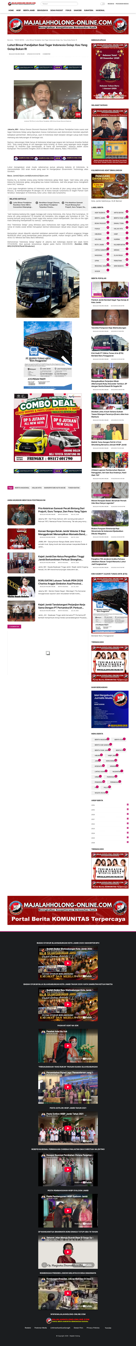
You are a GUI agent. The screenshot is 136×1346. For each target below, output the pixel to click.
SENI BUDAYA (42, 10)
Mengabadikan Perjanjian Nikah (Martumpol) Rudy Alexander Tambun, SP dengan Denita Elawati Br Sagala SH (109, 383)
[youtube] (127, 10)
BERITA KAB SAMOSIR (103, 745)
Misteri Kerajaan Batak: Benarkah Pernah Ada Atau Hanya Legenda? (108, 502)
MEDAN (120, 249)
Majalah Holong (75, 1336)
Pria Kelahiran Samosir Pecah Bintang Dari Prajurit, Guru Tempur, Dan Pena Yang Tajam (75, 205)
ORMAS (98, 777)
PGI (96, 787)
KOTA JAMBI (102, 244)
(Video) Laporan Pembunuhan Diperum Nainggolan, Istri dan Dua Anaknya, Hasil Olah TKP (108, 472)
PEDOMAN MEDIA (122, 4)
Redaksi (28, 1328)
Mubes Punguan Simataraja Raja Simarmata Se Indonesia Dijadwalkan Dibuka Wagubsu (107, 531)
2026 (109, 842)
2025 (109, 838)
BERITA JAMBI (29, 10)
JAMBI (97, 761)
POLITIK (107, 787)
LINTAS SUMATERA (102, 249)
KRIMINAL (113, 766)
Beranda (10, 40)
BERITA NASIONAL (22, 488)
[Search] (75, 4)
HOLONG (101, 238)
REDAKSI (111, 4)
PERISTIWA (121, 260)
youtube (108, 1328)
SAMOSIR (77, 10)
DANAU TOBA (120, 222)
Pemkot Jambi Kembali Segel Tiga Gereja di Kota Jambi (109, 301)
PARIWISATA (112, 777)
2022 (109, 824)
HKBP (18, 10)
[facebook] (9, 493)
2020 (109, 814)
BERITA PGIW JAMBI (121, 217)
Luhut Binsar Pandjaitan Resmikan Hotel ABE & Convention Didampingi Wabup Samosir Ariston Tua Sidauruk (22, 205)
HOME (11, 10)
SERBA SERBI (98, 436)
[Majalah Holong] (21, 5)
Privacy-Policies (93, 1328)
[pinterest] (22, 493)
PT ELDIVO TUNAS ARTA (102, 347)
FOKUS (68, 10)
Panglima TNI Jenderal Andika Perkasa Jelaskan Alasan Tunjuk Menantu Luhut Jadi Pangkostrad (108, 561)
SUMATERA (88, 10)
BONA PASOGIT (56, 10)
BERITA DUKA (120, 739)
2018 (109, 805)
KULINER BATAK (120, 244)
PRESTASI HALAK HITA (101, 495)
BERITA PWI (120, 750)
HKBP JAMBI (112, 755)
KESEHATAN (99, 766)
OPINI (101, 260)
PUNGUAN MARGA (100, 523)
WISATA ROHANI (101, 792)
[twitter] (13, 493)
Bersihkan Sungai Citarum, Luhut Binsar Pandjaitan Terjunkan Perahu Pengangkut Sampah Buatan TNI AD (49, 205)
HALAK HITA (37, 488)
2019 (109, 809)
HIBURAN (101, 233)
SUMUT (96, 406)
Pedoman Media (41, 1328)
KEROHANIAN (111, 761)
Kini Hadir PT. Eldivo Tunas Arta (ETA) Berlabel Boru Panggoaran (107, 354)
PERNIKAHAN (115, 782)
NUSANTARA (117, 771)
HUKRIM (121, 238)
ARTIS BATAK (121, 212)
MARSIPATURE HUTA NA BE (54, 488)
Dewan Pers (78, 1328)
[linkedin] (26, 493)
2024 (109, 833)
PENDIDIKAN (99, 782)
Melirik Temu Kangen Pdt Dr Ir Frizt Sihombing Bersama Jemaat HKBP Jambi (109, 443)
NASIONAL (100, 10)
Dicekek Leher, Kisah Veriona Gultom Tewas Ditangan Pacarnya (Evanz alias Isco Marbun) (109, 414)
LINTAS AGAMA (100, 771)
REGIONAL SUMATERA (102, 265)
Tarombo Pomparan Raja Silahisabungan (108, 328)
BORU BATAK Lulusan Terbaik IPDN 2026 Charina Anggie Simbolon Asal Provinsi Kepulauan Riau (60, 582)
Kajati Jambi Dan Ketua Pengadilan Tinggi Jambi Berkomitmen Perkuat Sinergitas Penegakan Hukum (61, 558)
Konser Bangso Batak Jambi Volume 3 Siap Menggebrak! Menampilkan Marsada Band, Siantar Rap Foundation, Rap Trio (62, 533)
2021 (109, 819)
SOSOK (101, 270)
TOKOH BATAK (19, 40)
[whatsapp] (18, 493)
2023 (109, 828)
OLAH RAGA (120, 254)
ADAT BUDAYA (101, 212)
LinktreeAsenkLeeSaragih (60, 1328)
